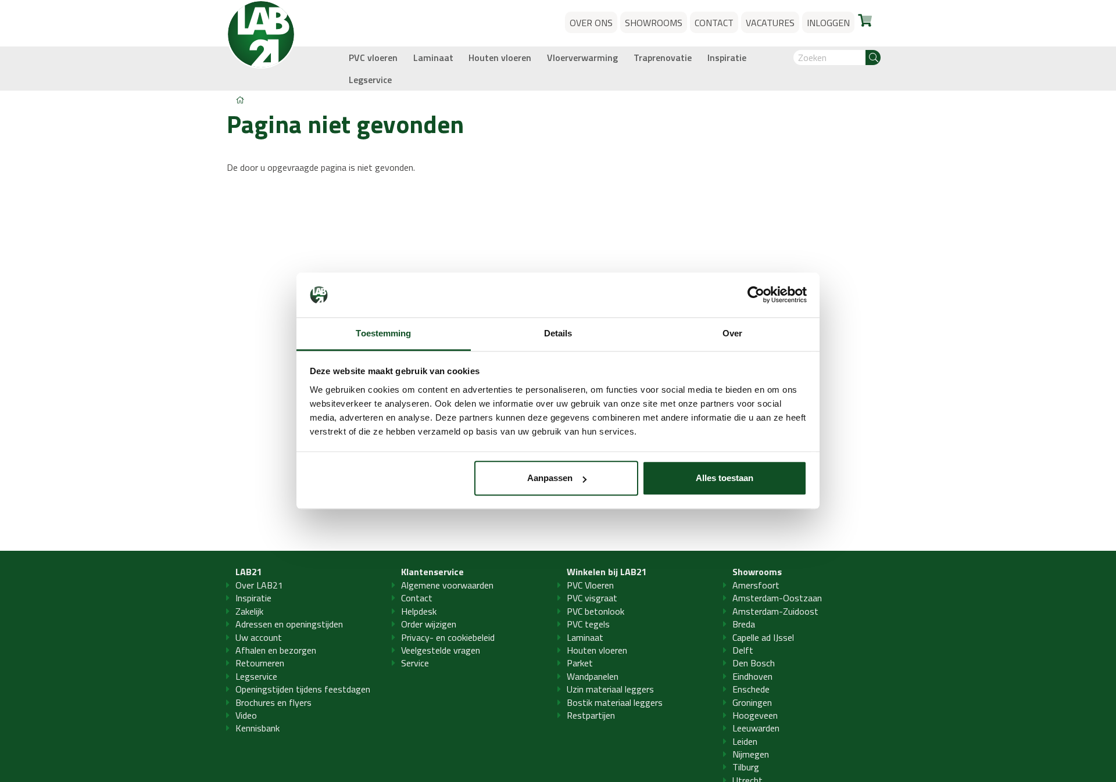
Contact (416, 598)
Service (415, 663)
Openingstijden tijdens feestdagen (302, 689)
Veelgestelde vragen (440, 650)
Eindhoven (752, 676)
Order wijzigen (428, 624)
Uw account (258, 637)
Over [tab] (732, 333)
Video (246, 715)
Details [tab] (558, 333)
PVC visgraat (592, 598)
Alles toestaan (724, 478)
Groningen (752, 702)
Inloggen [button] (828, 23)
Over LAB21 (259, 585)
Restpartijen (591, 715)
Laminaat (433, 57)
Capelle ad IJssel (763, 637)
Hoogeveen (755, 715)
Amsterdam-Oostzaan (777, 598)
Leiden (744, 741)
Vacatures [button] (770, 23)
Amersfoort (755, 585)
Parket (580, 663)
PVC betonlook (595, 611)
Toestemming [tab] (383, 333)
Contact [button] (714, 23)
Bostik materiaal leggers (615, 702)
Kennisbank (257, 728)
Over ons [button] (591, 23)
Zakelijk (249, 611)
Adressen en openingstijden (289, 624)
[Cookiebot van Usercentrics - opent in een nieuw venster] (756, 295)
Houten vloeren (499, 57)
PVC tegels (588, 624)
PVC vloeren (373, 57)
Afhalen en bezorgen (275, 650)
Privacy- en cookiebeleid (448, 637)
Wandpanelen (592, 676)
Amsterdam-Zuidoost (775, 611)
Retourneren (259, 663)
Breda (743, 624)
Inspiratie (726, 57)
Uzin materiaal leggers (610, 689)
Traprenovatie (663, 57)
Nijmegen (750, 754)
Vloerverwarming (582, 57)
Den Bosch (753, 663)
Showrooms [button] (653, 23)
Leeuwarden (755, 728)
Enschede (751, 689)
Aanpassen (550, 478)
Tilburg (745, 767)
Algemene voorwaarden (447, 585)
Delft (742, 650)
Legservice (370, 80)
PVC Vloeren (590, 585)
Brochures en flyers (273, 702)
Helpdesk (419, 611)
